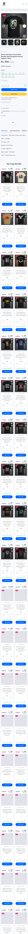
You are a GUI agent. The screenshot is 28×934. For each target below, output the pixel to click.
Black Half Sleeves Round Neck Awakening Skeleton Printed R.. (21, 565)
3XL (23, 72)
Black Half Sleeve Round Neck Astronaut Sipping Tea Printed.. (7, 189)
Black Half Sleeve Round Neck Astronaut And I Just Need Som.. (7, 273)
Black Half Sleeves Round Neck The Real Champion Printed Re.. (7, 733)
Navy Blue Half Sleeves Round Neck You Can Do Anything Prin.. (7, 772)
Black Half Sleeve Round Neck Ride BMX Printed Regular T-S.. (21, 398)
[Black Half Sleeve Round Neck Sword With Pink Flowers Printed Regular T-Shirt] (21, 470)
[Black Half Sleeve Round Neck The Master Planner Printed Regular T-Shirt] (7, 512)
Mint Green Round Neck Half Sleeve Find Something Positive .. (7, 930)
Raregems (8, 66)
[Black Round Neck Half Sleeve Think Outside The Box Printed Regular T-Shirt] (21, 839)
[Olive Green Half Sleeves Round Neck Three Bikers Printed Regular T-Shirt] (21, 721)
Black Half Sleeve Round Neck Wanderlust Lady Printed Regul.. (21, 524)
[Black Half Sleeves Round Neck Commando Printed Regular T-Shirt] (7, 595)
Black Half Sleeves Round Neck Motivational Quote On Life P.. (21, 649)
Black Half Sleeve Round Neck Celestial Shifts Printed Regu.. (21, 272)
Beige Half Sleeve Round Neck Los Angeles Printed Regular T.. (21, 189)
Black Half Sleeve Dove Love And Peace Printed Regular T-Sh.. (21, 231)
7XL (13, 75)
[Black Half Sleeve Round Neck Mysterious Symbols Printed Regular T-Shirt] (7, 386)
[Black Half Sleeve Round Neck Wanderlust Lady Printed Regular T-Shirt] (21, 512)
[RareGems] (4, 4)
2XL (20, 72)
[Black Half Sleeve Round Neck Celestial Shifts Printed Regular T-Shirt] (21, 261)
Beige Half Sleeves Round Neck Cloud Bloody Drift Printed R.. (7, 231)
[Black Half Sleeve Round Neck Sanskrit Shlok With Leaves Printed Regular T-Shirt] (21, 428)
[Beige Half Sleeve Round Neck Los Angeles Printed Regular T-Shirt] (21, 177)
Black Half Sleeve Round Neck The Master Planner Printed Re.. (7, 524)
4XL (3, 75)
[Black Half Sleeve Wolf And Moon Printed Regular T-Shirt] (7, 553)
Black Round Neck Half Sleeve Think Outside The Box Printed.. (20, 851)
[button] (24, 26)
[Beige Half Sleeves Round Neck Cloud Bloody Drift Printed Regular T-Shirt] (7, 219)
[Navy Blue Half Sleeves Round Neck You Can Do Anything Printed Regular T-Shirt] (7, 760)
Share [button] (3, 115)
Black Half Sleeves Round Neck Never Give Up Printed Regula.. (21, 691)
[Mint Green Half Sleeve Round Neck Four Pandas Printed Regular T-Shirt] (21, 918)
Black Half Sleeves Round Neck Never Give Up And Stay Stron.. (7, 691)
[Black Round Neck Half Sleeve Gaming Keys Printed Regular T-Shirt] (21, 800)
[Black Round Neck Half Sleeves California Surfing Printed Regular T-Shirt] (21, 760)
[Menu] (26, 4)
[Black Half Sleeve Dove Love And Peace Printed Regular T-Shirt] (21, 219)
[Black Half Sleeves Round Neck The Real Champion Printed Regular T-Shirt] (7, 721)
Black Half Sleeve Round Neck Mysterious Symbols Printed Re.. (7, 398)
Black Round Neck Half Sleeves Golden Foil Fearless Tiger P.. (7, 890)
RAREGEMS (4, 210)
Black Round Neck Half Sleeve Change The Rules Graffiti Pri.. (7, 812)
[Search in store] (23, 4)
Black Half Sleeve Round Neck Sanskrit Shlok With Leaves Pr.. (21, 440)
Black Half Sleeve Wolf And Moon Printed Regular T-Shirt (7, 565)
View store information (6, 102)
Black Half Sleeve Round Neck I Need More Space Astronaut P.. (7, 356)
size (7, 194)
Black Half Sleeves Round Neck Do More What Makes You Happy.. (20, 607)
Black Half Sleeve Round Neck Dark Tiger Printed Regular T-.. (7, 315)
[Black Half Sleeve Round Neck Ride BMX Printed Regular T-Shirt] (21, 386)
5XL (6, 75)
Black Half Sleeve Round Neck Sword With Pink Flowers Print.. (21, 482)
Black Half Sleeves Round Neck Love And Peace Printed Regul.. (7, 649)
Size (21, 235)
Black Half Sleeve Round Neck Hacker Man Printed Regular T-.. (21, 315)
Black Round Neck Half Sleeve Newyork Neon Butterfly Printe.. (7, 851)
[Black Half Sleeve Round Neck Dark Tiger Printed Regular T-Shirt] (7, 302)
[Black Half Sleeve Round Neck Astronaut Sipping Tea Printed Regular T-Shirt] (7, 177)
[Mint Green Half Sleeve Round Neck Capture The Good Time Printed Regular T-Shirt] (21, 879)
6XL (10, 75)
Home (2, 10)
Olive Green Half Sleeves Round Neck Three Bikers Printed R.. (21, 733)
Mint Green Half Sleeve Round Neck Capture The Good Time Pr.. (21, 891)
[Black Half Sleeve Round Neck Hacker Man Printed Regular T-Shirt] (21, 302)
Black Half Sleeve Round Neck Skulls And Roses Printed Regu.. (7, 482)
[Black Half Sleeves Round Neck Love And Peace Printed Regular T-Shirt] (7, 637)
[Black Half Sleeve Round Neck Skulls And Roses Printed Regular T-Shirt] (7, 470)
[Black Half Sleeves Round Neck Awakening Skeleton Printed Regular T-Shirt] (21, 553)
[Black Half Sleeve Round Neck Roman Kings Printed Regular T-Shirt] (7, 428)
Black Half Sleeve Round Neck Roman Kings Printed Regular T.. (7, 440)
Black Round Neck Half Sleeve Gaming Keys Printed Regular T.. (21, 812)
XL (16, 72)
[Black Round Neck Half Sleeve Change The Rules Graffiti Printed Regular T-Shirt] (7, 800)
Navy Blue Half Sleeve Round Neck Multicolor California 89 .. (21, 356)
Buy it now (14, 94)
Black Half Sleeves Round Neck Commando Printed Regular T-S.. (7, 607)
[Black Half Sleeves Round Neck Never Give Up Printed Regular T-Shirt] (21, 679)
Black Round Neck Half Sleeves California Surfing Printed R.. (20, 772)
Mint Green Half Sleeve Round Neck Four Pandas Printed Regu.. (21, 930)
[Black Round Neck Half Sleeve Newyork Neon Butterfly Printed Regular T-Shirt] (7, 839)
